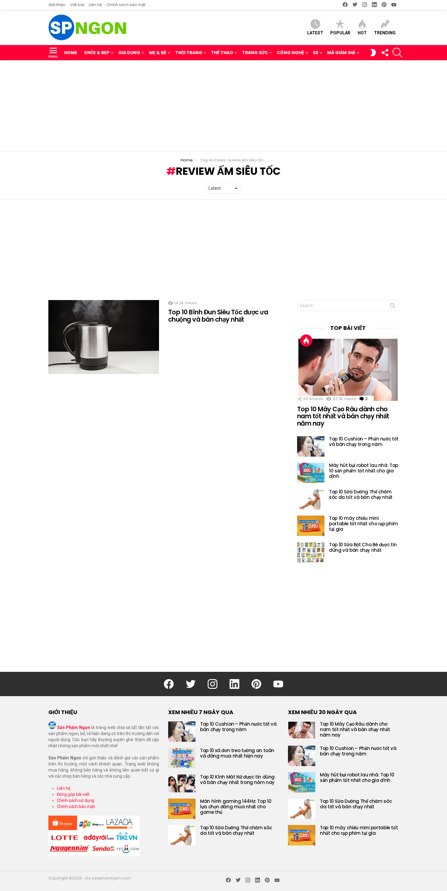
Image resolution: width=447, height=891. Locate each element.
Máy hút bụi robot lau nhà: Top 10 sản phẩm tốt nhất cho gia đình (363, 470)
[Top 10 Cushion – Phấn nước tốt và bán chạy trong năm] (310, 446)
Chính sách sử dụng (75, 800)
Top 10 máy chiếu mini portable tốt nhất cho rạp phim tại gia (363, 523)
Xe (315, 53)
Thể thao (222, 53)
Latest (315, 32)
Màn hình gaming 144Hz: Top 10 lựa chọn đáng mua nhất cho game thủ (235, 806)
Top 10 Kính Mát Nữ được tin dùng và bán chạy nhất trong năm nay (237, 780)
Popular (340, 32)
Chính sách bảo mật (125, 5)
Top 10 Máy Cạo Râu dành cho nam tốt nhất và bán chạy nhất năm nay (343, 416)
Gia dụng (129, 53)
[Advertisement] (223, 105)
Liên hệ (95, 5)
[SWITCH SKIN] (373, 53)
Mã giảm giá (341, 53)
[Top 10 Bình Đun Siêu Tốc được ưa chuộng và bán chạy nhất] (103, 337)
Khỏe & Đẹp (96, 53)
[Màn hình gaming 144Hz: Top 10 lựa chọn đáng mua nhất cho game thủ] (182, 809)
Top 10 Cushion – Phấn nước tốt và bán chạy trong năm (364, 441)
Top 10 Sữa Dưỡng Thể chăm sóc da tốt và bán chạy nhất (361, 494)
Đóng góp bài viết (73, 794)
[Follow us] (385, 52)
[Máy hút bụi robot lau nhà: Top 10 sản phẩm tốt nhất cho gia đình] (310, 473)
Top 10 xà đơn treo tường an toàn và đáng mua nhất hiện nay (237, 753)
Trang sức (255, 53)
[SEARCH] (397, 52)
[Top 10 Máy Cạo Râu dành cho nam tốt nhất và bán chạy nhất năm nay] (348, 369)
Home (70, 53)
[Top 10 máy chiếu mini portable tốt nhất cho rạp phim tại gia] (310, 526)
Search (392, 306)
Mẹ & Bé (157, 53)
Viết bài (77, 5)
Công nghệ (290, 53)
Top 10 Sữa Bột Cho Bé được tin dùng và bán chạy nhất (363, 547)
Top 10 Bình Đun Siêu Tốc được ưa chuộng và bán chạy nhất (218, 316)
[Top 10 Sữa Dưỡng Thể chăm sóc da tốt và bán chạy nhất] (310, 499)
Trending (385, 32)
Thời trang (188, 53)
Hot (362, 32)
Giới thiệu (56, 5)
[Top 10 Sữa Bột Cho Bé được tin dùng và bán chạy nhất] (310, 552)
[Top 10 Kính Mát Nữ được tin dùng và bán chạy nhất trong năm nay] (182, 783)
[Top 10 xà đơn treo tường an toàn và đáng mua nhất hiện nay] (182, 758)
